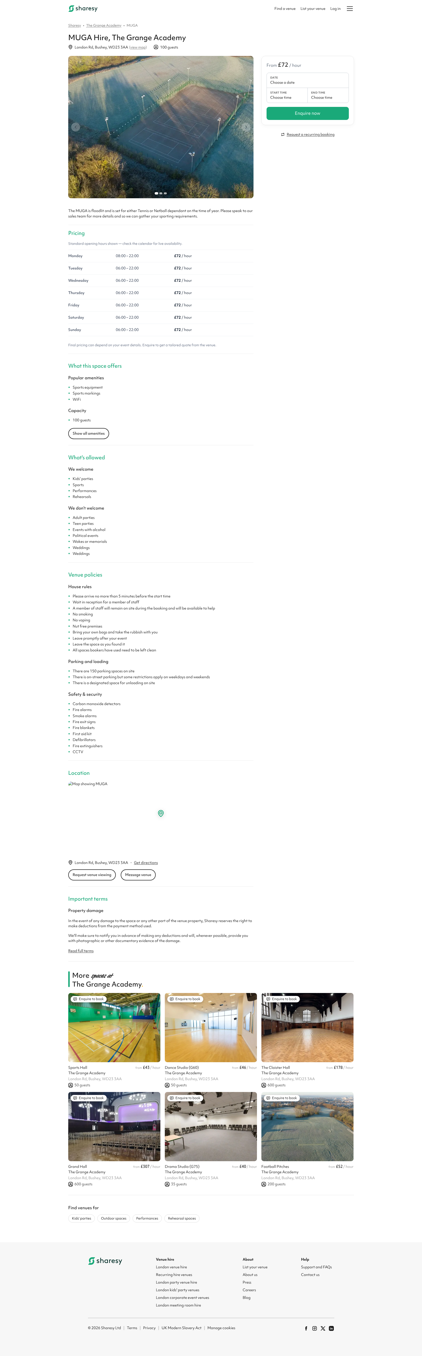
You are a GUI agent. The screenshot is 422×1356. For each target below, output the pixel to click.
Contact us (310, 1274)
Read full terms (81, 950)
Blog (247, 1297)
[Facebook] (306, 1328)
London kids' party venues (177, 1290)
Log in (335, 8)
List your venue (313, 8)
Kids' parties (81, 1218)
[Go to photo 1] (156, 193)
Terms (132, 1327)
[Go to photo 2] (160, 193)
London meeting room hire (178, 1305)
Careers (249, 1290)
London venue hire (171, 1267)
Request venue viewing (92, 874)
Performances (147, 1218)
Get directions (146, 862)
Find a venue (285, 8)
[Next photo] (246, 127)
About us (250, 1274)
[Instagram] (315, 1328)
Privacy (149, 1327)
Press (247, 1282)
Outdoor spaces (113, 1218)
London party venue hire (176, 1282)
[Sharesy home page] (105, 1261)
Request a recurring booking (311, 134)
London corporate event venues (182, 1297)
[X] (323, 1328)
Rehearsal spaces (182, 1218)
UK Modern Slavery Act (182, 1327)
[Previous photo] (75, 127)
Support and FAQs (316, 1267)
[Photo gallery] (160, 127)
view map (138, 47)
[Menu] (350, 8)
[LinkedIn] (331, 1328)
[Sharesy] (83, 8)
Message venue (138, 874)
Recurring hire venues (174, 1274)
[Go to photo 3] (165, 193)
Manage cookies (221, 1327)
